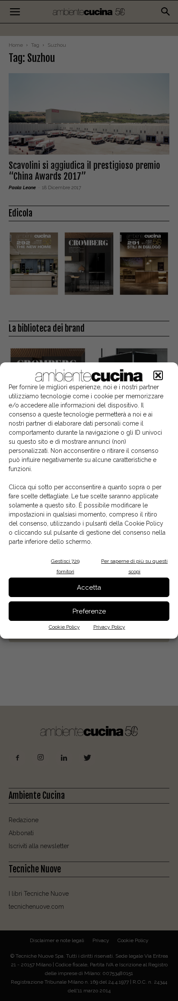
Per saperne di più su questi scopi (134, 566)
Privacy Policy (109, 627)
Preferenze (89, 611)
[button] (158, 375)
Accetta (89, 587)
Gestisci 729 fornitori (65, 566)
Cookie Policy (64, 627)
